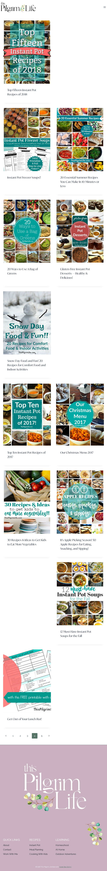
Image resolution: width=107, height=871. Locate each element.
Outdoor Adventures (66, 854)
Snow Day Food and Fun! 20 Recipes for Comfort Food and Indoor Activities (26, 365)
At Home (60, 849)
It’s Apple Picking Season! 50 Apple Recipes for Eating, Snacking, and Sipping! (78, 544)
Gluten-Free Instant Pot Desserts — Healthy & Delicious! (75, 273)
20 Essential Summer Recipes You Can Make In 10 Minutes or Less (79, 182)
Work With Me (10, 854)
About (6, 845)
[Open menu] (104, 7)
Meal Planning (36, 849)
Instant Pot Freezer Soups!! (24, 177)
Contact (7, 849)
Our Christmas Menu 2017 (76, 452)
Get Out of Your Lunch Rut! (24, 719)
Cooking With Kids (38, 854)
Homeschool (62, 845)
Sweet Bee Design (65, 867)
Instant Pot (34, 845)
